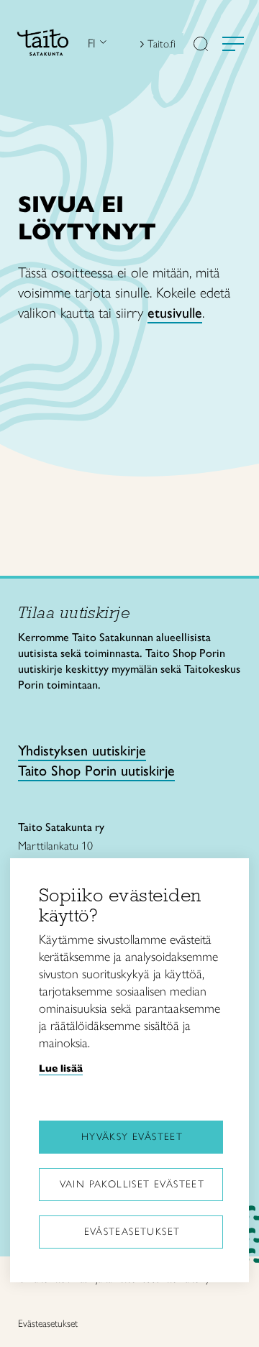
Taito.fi (161, 43)
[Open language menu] (101, 43)
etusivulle (174, 312)
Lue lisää (61, 1068)
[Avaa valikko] (233, 43)
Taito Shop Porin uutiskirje (96, 770)
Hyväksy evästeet (132, 1137)
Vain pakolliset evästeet (132, 1184)
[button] (201, 45)
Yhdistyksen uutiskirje (82, 750)
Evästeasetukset (132, 1232)
